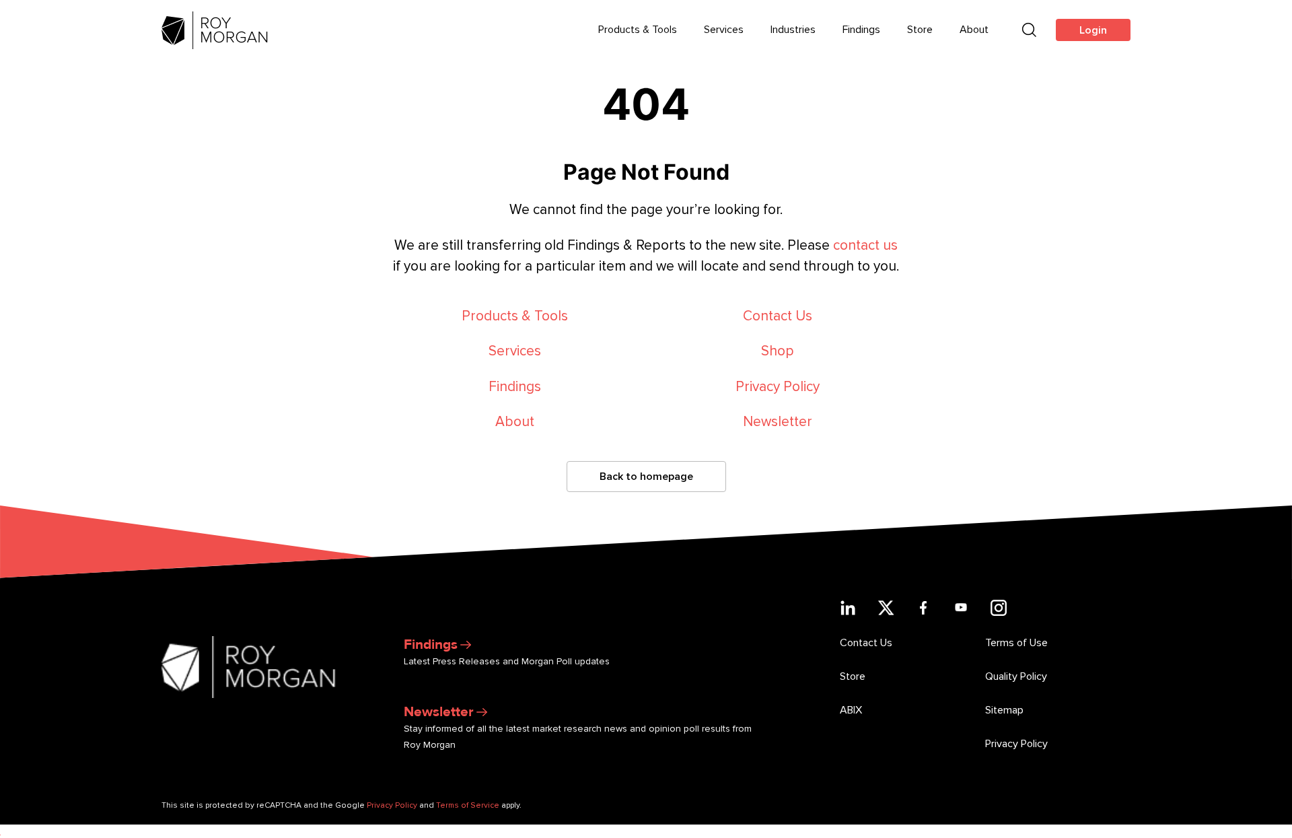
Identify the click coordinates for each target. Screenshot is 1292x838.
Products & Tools (637, 29)
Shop (777, 351)
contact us (865, 245)
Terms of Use (1016, 643)
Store (920, 29)
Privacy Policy (777, 386)
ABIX (851, 710)
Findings (861, 29)
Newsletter (777, 421)
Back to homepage (646, 476)
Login (1093, 30)
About (974, 29)
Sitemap (1004, 710)
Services (724, 29)
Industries (793, 29)
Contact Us (777, 316)
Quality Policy (1016, 676)
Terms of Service (467, 805)
